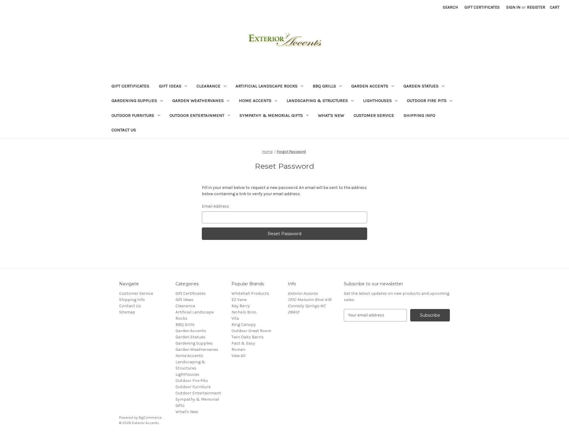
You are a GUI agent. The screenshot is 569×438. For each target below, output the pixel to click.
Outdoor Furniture (132, 115)
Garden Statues (421, 86)
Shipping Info (419, 115)
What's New (331, 115)
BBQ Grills (324, 86)
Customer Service (374, 115)
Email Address (215, 206)
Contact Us (123, 130)
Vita (235, 318)
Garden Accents (369, 86)
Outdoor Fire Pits (427, 100)
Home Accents (255, 100)
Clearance (208, 86)
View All (238, 355)
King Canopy (243, 324)
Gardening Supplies (134, 100)
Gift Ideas (170, 86)
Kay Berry (240, 305)
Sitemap (127, 312)
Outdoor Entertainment (197, 115)
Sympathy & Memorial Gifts (271, 115)
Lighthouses (377, 100)
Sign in (513, 7)
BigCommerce (150, 417)
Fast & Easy (243, 343)
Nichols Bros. (244, 312)
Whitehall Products (250, 293)
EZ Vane (239, 299)
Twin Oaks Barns (247, 337)
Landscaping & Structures (317, 100)
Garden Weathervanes (198, 100)
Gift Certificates (482, 7)
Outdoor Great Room (251, 330)
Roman (238, 349)
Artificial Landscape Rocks (267, 86)
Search (450, 7)
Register (536, 7)
